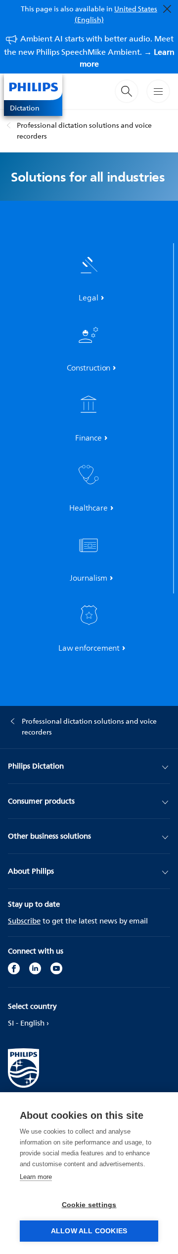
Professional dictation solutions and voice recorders (84, 130)
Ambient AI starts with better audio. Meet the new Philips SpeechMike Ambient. (89, 51)
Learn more (36, 1176)
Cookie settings (89, 1205)
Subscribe (24, 920)
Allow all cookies (89, 1231)
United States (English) (116, 14)
